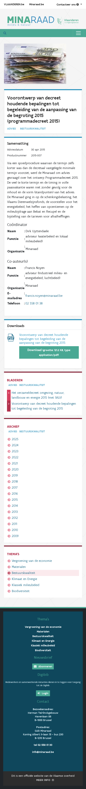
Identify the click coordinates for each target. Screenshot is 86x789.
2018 (15, 481)
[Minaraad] (43, 20)
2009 (15, 536)
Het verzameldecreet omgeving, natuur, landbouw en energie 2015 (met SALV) (38, 395)
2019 (15, 475)
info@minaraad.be (43, 752)
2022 (15, 457)
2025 (15, 439)
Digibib (43, 674)
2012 (15, 518)
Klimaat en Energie (24, 579)
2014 (15, 506)
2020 (15, 469)
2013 (15, 512)
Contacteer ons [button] (66, 4)
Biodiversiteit (21, 591)
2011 (14, 524)
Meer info (43, 780)
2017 (15, 487)
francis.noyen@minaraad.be (43, 296)
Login (44, 693)
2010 (15, 530)
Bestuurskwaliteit (23, 573)
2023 (15, 451)
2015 (15, 500)
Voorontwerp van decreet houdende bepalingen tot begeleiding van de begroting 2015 (44, 406)
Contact (43, 701)
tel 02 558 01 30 (43, 745)
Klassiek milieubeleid (25, 585)
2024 (15, 445)
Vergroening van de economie (32, 561)
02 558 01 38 (34, 303)
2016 (15, 493)
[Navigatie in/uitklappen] (78, 33)
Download (49, 352)
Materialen (19, 567)
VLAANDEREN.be (14, 4)
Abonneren (45, 666)
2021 (15, 463)
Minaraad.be (36, 4)
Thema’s (43, 619)
